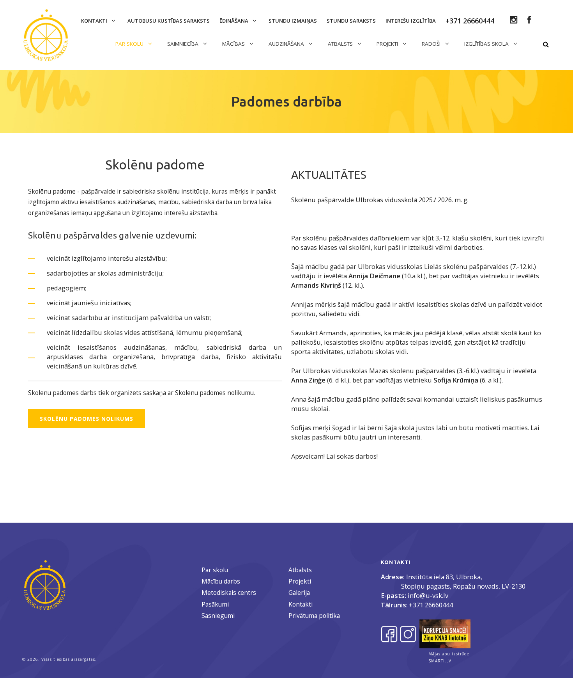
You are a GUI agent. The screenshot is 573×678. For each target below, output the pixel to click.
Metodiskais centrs (229, 592)
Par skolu (215, 570)
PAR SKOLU (130, 43)
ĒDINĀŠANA (234, 20)
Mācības (234, 43)
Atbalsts (300, 570)
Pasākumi (215, 604)
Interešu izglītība (411, 20)
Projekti (299, 581)
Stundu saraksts (351, 20)
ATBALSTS (341, 43)
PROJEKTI (388, 43)
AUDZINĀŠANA (287, 43)
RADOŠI (432, 43)
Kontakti (94, 20)
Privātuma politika (314, 615)
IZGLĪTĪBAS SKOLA (487, 43)
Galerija (299, 592)
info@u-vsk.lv (428, 595)
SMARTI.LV (439, 661)
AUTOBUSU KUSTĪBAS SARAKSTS (168, 20)
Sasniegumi (218, 615)
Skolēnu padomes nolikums (86, 418)
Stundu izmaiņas (293, 20)
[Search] (546, 44)
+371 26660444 (431, 604)
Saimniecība (183, 43)
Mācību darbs (221, 581)
